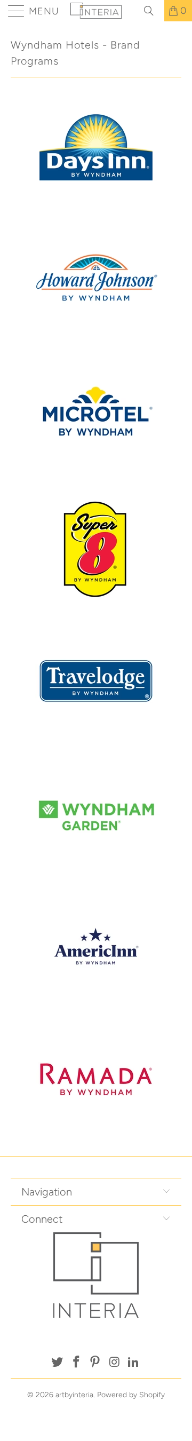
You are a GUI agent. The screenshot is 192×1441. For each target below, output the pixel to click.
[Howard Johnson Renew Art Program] (96, 343)
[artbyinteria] (96, 10)
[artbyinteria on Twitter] (58, 1363)
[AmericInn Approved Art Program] (96, 1007)
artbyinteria (74, 1394)
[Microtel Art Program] (96, 476)
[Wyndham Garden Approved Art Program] (96, 874)
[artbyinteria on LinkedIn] (134, 1363)
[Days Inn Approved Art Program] (96, 210)
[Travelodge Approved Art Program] (96, 742)
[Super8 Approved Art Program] (96, 609)
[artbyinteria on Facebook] (76, 1363)
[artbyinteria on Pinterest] (95, 1363)
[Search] (152, 10)
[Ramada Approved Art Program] (96, 1140)
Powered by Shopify (131, 1394)
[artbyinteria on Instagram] (115, 1363)
